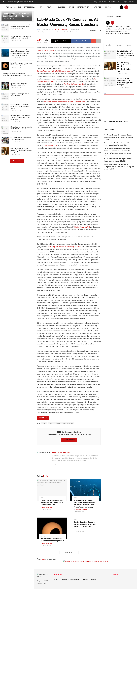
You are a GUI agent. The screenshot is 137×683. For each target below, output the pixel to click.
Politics (50, 7)
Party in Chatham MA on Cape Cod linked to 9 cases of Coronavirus (125, 53)
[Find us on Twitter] (121, 7)
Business (61, 7)
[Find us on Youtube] (126, 7)
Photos (108, 7)
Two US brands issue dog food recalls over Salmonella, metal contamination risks (20, 26)
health (58, 423)
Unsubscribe (70, 440)
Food (42, 497)
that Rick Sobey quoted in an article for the (64, 102)
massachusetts (68, 423)
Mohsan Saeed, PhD (49, 145)
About (4, 2)
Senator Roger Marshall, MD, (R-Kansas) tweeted (54, 71)
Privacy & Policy (18, 2)
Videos (10, 14)
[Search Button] (133, 7)
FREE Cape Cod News (13, 7)
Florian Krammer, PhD (82, 227)
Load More (17, 160)
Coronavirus (53, 32)
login (43, 559)
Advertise (10, 2)
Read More (43, 418)
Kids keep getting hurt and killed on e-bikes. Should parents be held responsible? (21, 117)
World (71, 7)
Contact (26, 2)
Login (125, 2)
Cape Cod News (29, 7)
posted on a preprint (46, 50)
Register (131, 2)
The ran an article (74, 84)
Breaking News (43, 32)
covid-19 (51, 423)
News (40, 7)
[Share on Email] (93, 41)
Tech (75, 497)
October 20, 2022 (75, 29)
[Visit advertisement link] (119, 104)
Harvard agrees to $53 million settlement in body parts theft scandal (20, 106)
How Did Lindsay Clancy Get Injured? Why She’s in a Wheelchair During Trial (21, 150)
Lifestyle (97, 7)
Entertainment (83, 7)
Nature (43, 536)
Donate (31, 2)
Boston (44, 423)
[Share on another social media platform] (98, 41)
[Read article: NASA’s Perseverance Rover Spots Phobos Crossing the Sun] (52, 528)
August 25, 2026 (46, 509)
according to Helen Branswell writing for (64, 247)
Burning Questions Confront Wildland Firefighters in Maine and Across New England (84, 524)
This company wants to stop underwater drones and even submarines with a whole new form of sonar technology (117, 151)
